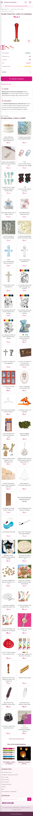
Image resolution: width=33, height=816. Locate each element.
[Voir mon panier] (30, 2)
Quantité (4, 72)
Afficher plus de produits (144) (16, 738)
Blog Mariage (16, 807)
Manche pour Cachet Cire (8, 11)
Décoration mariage (7, 807)
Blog (3, 789)
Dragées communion (25, 807)
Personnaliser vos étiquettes (9, 791)
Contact (4, 786)
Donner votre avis (6, 84)
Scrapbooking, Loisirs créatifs (16, 9)
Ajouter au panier (18, 79)
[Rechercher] (25, 2)
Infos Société (5, 777)
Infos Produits (5, 779)
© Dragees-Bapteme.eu (16, 814)
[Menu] (1, 2)
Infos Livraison (5, 782)
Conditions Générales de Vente (10, 774)
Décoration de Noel (16, 809)
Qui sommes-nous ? (7, 772)
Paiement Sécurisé (6, 784)
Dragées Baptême (5, 9)
